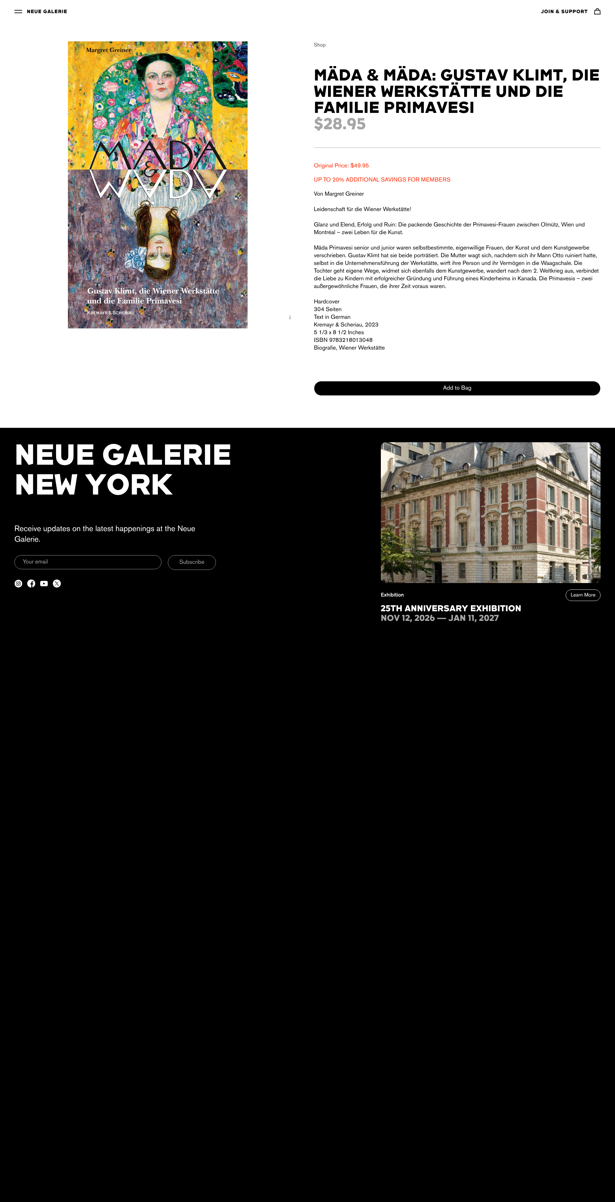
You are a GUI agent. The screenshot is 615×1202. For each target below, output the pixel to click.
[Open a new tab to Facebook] (31, 584)
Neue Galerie (47, 12)
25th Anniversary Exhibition (451, 609)
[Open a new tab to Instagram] (18, 584)
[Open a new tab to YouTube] (44, 584)
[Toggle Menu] (18, 11)
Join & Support (564, 12)
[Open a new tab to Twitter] (57, 584)
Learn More (583, 595)
